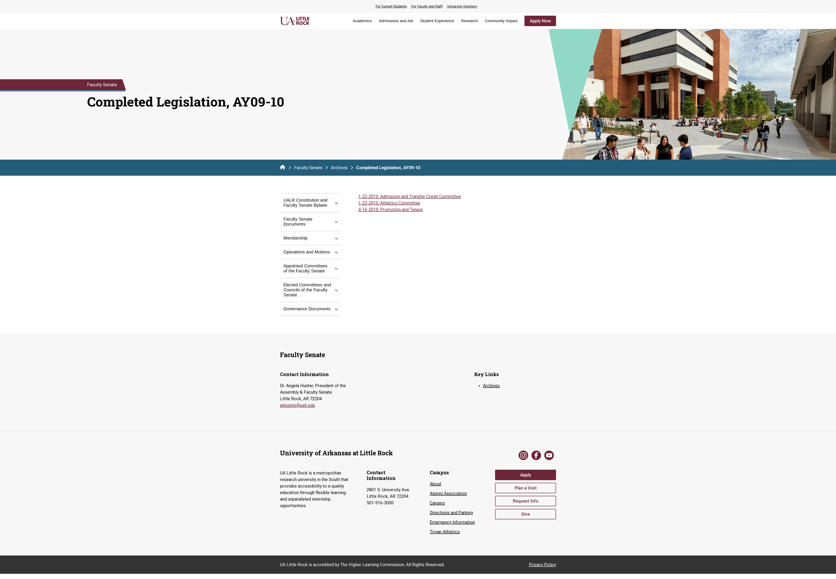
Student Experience (437, 21)
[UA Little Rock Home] (282, 167)
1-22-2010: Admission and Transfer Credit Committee (409, 196)
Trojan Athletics (445, 531)
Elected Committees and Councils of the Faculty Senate (307, 289)
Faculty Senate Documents (297, 221)
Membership (295, 238)
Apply (525, 475)
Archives (339, 167)
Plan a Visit (526, 488)
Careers (437, 503)
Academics (362, 21)
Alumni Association (448, 493)
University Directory (462, 6)
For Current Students (391, 6)
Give (525, 514)
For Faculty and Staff (427, 6)
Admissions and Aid (396, 21)
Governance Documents (306, 308)
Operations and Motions (306, 252)
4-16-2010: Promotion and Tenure (390, 209)
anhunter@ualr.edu (297, 405)
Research (469, 21)
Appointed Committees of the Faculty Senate (305, 268)
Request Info (525, 501)
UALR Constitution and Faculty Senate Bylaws (305, 203)
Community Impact (501, 21)
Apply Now (540, 21)
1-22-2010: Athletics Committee (389, 203)
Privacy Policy (542, 564)
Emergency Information (452, 522)
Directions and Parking (451, 512)
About (435, 483)
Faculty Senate (308, 167)
